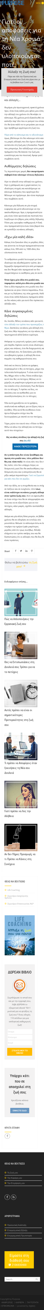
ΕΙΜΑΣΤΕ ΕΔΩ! (20, 1110)
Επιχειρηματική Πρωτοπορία (19, 1235)
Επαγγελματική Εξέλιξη (17, 1230)
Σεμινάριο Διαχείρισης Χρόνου (16, 897)
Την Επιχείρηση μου (16, 1183)
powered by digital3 (26, 1306)
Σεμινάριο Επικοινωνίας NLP (20, 903)
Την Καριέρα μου (14, 1178)
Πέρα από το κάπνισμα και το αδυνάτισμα (23, 134)
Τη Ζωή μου (12, 1173)
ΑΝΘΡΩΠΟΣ (7, 1302)
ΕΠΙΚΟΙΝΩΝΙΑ (7, 1306)
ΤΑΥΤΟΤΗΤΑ (32, 1302)
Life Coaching (13, 890)
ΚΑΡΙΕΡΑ (20, 1302)
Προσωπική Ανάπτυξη (16, 1225)
